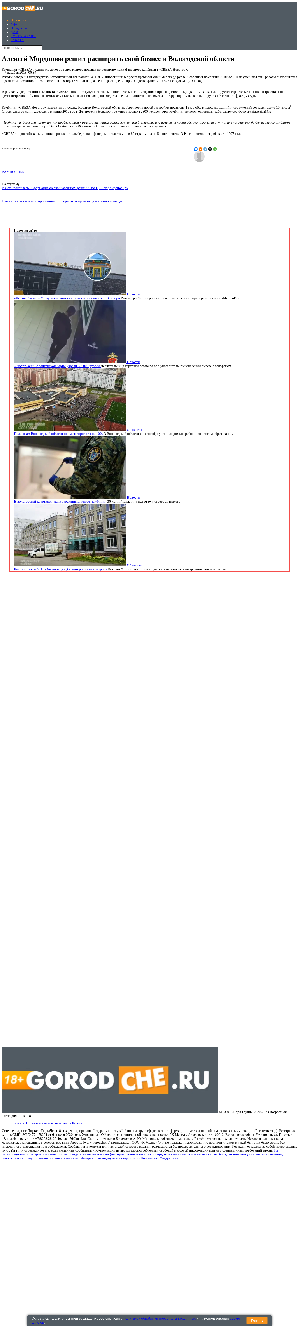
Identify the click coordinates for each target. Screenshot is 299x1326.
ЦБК (21, 172)
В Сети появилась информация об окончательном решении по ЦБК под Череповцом (65, 188)
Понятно (257, 1320)
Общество (20, 28)
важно (8, 172)
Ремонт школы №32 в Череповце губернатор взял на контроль (61, 569)
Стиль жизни (23, 36)
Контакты (18, 1123)
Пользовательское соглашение (48, 1123)
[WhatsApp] (215, 149)
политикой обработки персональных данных (159, 1318)
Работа (17, 40)
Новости (19, 20)
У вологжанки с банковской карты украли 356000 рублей (57, 366)
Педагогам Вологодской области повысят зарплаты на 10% (59, 434)
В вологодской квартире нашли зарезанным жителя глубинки (60, 501)
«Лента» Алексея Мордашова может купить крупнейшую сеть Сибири (67, 298)
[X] (210, 149)
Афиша (17, 24)
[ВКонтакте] (196, 149)
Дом (14, 32)
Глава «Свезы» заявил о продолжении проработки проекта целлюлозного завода (62, 201)
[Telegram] (205, 149)
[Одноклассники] (200, 149)
